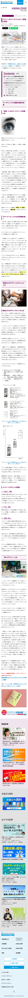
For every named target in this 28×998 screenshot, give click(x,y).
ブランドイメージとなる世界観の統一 (14, 80)
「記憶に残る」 (10, 93)
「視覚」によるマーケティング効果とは (14, 78)
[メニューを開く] (25, 2)
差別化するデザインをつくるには (13, 85)
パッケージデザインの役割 (12, 87)
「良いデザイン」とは (11, 95)
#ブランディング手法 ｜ (8, 24)
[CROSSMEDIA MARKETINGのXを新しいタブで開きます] (14, 991)
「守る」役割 (10, 91)
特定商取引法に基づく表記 (7, 987)
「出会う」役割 (10, 89)
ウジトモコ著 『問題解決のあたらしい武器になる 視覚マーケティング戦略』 (16, 421)
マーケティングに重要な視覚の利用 (14, 76)
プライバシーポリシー (6, 983)
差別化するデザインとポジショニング (15, 83)
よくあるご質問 (4, 972)
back (5, 7)
